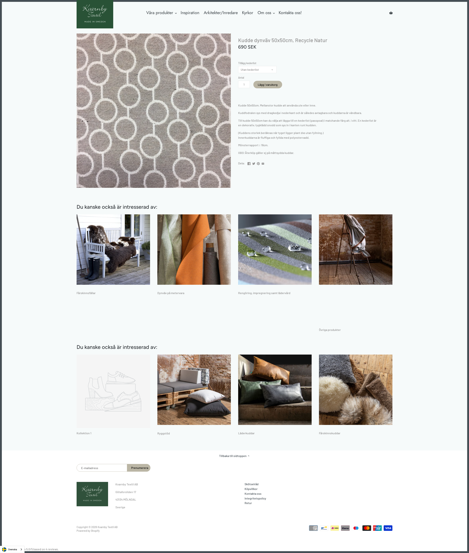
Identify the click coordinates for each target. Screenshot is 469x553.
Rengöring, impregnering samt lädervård (264, 293)
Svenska (12, 549)
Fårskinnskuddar (329, 433)
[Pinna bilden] (258, 163)
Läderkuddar (246, 433)
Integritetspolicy (255, 498)
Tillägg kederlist (247, 63)
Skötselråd (251, 484)
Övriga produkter (330, 329)
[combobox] (12, 549)
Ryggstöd (163, 433)
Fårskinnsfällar (86, 293)
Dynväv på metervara (170, 293)
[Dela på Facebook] (249, 163)
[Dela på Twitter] (253, 163)
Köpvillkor (251, 489)
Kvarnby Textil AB (108, 527)
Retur (248, 503)
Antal (241, 77)
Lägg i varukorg (268, 84)
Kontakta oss (253, 493)
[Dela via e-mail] (262, 163)
